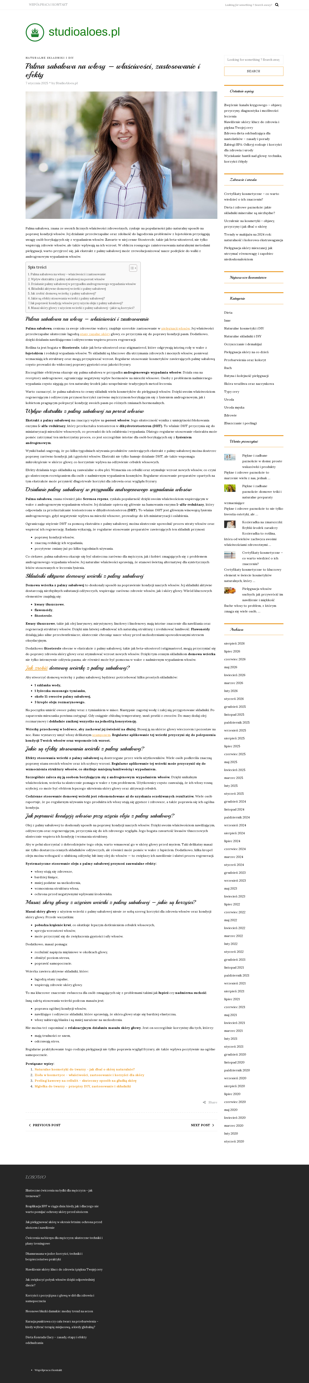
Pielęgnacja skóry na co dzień (246, 352)
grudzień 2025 (235, 707)
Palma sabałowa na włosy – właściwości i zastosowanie (68, 274)
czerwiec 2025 (235, 754)
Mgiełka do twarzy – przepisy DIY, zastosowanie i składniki (83, 1086)
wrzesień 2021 (235, 983)
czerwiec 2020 (235, 1102)
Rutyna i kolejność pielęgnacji (246, 376)
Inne (227, 320)
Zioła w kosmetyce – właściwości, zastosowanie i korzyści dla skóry (89, 1075)
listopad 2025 (234, 715)
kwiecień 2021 (234, 1023)
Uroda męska (234, 407)
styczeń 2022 (234, 952)
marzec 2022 (233, 936)
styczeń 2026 (234, 699)
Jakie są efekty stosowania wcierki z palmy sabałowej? (68, 298)
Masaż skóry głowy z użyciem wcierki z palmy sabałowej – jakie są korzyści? (83, 308)
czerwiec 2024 (235, 849)
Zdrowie (230, 415)
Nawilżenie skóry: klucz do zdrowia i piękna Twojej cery (64, 1269)
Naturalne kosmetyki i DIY (244, 328)
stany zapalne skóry (95, 334)
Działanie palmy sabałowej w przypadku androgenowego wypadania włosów (83, 284)
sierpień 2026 (234, 643)
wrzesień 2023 (235, 880)
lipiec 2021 (232, 999)
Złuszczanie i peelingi (240, 423)
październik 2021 (236, 975)
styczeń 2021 (233, 1046)
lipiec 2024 (232, 841)
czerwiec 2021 (234, 1007)
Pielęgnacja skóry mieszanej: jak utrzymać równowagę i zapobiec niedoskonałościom (248, 253)
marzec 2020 (233, 1126)
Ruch (228, 368)
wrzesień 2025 (235, 730)
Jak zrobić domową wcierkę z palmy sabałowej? (63, 293)
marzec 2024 (233, 857)
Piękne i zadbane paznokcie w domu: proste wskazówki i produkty (262, 461)
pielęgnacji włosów (175, 328)
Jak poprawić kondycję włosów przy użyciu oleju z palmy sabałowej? (77, 303)
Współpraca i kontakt (48, 5)
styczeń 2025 (234, 794)
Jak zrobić (37, 667)
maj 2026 (230, 667)
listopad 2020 (234, 1062)
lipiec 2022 (232, 904)
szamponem (101, 735)
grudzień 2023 (235, 873)
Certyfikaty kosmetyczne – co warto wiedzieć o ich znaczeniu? (262, 558)
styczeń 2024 (234, 865)
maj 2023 (230, 888)
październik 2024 (237, 817)
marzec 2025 (233, 778)
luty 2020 (231, 1133)
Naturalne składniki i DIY (50, 57)
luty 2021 (230, 1039)
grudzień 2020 (235, 1054)
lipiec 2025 (232, 746)
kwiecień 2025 (234, 770)
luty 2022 (231, 944)
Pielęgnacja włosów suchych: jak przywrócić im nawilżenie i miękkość (262, 594)
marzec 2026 (233, 683)
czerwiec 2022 (234, 912)
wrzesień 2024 (235, 825)
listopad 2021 (234, 967)
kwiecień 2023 (234, 896)
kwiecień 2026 (234, 675)
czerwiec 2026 (235, 659)
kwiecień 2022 (234, 928)
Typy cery (231, 392)
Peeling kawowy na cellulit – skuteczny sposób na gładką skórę (86, 1081)
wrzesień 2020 (235, 1078)
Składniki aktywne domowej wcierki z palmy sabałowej (68, 288)
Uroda (229, 399)
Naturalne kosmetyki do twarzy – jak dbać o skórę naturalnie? (85, 1069)
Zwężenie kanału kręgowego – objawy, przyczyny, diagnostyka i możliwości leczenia (253, 110)
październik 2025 (237, 722)
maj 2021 (230, 1015)
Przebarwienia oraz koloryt (245, 360)
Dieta (228, 313)
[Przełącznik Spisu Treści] (131, 268)
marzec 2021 (233, 1031)
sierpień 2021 (234, 991)
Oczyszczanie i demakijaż (243, 344)
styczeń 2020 (234, 1141)
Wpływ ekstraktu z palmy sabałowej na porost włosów (68, 279)
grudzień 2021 (234, 960)
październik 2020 (237, 1070)
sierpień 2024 (234, 833)
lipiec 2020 (232, 1094)
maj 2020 (231, 1110)
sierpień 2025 (234, 738)
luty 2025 (231, 786)
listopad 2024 (234, 809)
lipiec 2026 (232, 651)
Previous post (47, 1125)
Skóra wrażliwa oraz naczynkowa (249, 384)
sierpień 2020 (234, 1086)
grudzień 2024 (235, 801)
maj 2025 (230, 762)
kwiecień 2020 (235, 1118)
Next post (200, 1125)
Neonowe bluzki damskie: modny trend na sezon (59, 1311)
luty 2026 (231, 691)
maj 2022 (230, 920)
